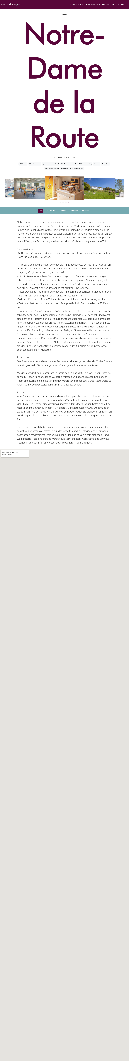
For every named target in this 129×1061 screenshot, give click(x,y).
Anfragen (74, 211)
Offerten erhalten (77, 4)
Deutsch (115, 4)
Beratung (85, 211)
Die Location (51, 211)
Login (125, 4)
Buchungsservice (94, 4)
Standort (62, 211)
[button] (60, 202)
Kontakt (107, 4)
